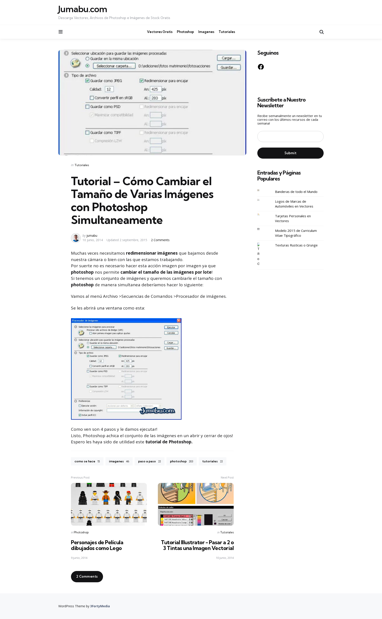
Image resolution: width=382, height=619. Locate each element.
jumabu (91, 235)
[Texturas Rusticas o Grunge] (261, 254)
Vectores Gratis (159, 32)
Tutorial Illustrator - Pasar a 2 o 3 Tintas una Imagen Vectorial (197, 545)
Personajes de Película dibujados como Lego (97, 545)
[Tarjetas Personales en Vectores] (261, 214)
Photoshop (185, 32)
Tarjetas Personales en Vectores (293, 218)
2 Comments (160, 240)
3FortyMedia (100, 606)
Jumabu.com (82, 9)
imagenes (119, 461)
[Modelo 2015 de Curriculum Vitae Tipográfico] (261, 229)
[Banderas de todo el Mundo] (261, 190)
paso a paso (149, 461)
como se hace (87, 461)
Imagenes (206, 32)
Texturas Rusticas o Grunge (296, 245)
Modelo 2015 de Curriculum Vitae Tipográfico (296, 233)
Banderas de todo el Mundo (296, 192)
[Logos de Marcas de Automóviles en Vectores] (261, 200)
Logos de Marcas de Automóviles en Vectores (294, 204)
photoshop (181, 461)
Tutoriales (227, 32)
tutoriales (212, 461)
